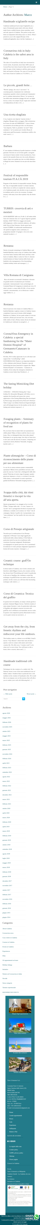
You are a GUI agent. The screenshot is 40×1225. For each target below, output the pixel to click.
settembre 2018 (7, 849)
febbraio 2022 (7, 786)
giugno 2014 (6, 917)
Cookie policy (13, 1149)
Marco (28, 14)
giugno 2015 (6, 913)
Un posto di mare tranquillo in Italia (18, 1184)
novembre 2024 (7, 754)
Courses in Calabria (8, 942)
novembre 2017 (7, 885)
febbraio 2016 (7, 903)
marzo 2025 (6, 740)
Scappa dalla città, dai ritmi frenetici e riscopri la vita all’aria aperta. (18, 496)
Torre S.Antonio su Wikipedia (16, 1171)
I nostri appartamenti (15, 1115)
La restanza (10, 1179)
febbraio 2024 (7, 758)
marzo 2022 (6, 781)
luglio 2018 (6, 858)
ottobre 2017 (6, 890)
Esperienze (12, 1125)
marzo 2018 (6, 867)
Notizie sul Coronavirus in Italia (12, 974)
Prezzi (11, 1119)
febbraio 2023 (7, 767)
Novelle (5, 978)
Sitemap (11, 1156)
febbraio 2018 (7, 872)
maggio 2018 (7, 863)
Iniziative (5, 969)
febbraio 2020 (7, 822)
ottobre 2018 (6, 845)
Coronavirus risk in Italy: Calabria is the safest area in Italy (18, 54)
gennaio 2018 (7, 876)
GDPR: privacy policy (16, 1153)
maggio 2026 (7, 718)
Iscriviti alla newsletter (14, 1135)
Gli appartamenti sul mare (10, 960)
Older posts (7, 694)
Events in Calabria (8, 947)
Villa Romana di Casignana (18, 275)
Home (5, 7)
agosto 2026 (6, 713)
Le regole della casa (15, 1146)
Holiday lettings (7, 965)
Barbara (8, 146)
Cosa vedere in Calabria (10, 937)
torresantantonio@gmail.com (21, 1108)
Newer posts (31, 694)
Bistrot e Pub (13, 1132)
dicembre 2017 (7, 881)
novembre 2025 (7, 727)
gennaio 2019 (7, 840)
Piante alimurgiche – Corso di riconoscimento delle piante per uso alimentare (19, 459)
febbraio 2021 (7, 804)
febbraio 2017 (7, 894)
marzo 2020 (6, 817)
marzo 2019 (6, 831)
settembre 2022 (7, 772)
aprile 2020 (6, 813)
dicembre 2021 (7, 795)
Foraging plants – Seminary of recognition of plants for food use (18, 422)
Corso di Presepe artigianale (19, 529)
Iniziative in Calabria (13, 1181)
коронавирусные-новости (11, 992)
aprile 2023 (6, 763)
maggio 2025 (7, 736)
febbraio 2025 (7, 745)
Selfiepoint (12, 1128)
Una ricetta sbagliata (15, 114)
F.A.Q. (9, 1169)
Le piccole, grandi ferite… (18, 85)
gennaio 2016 (7, 908)
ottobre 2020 (6, 808)
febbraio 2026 (7, 722)
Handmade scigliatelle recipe (19, 21)
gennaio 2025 (7, 749)
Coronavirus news (8, 933)
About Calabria (7, 928)
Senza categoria (7, 983)
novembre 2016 (7, 899)
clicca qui (25, 1224)
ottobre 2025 (6, 731)
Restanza (8, 245)
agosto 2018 (6, 854)
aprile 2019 (6, 826)
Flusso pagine (13, 1159)
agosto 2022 (6, 776)
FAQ (4, 956)
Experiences (6, 951)
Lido (10, 1122)
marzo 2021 (6, 799)
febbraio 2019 (7, 835)
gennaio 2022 (7, 790)
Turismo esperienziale (9, 987)
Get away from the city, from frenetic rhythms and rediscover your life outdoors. (19, 630)
